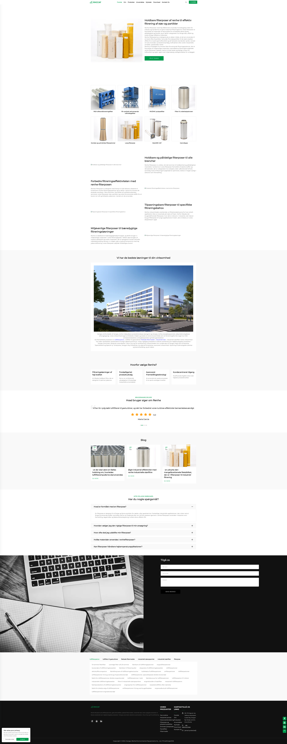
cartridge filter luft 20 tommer (119, 664)
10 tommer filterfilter (99, 664)
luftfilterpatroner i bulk (135, 678)
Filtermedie (164, 731)
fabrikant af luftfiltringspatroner (143, 664)
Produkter (131, 2)
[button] (140, 425)
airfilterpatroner (169, 671)
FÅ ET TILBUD (154, 58)
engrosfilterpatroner (163, 664)
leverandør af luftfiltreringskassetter (104, 668)
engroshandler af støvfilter (153, 681)
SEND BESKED (170, 591)
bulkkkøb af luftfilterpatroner (151, 671)
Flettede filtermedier (148, 340)
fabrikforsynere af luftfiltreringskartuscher (124, 671)
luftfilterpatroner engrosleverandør (103, 691)
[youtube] (96, 721)
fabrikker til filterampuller (127, 668)
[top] (284, 731)
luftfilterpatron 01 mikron (180, 678)
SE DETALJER (103, 97)
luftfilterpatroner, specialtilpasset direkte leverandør (148, 675)
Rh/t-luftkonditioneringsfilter (103, 111)
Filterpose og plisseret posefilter (166, 723)
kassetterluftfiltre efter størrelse (160, 685)
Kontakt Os (165, 2)
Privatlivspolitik (168, 741)
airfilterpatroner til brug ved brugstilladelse (137, 688)
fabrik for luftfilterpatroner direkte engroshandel (108, 678)
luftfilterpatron (120, 340)
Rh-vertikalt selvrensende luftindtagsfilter (130, 112)
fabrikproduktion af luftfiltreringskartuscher (106, 685)
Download (156, 2)
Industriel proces (165, 717)
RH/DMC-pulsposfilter (157, 111)
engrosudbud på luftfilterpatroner (166, 688)
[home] (95, 2)
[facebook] (92, 721)
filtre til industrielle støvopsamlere (129, 681)
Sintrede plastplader (167, 726)
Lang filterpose (130, 143)
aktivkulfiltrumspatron (99, 671)
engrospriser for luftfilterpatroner (135, 685)
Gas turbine (164, 715)
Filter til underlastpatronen (184, 111)
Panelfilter (163, 729)
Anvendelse (140, 2)
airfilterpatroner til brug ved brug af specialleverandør (110, 675)
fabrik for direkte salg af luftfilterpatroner (105, 688)
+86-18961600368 (186, 726)
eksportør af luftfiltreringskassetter (151, 668)
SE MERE (95, 478)
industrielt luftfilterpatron (173, 681)
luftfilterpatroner (171, 668)
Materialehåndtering (167, 720)
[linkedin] (101, 721)
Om (125, 2)
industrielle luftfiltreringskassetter (103, 681)
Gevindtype (184, 143)
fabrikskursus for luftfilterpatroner (157, 678)
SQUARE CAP (157, 143)
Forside (119, 2)
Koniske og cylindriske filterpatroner (103, 143)
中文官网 (193, 2)
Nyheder (149, 2)
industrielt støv (161, 340)
